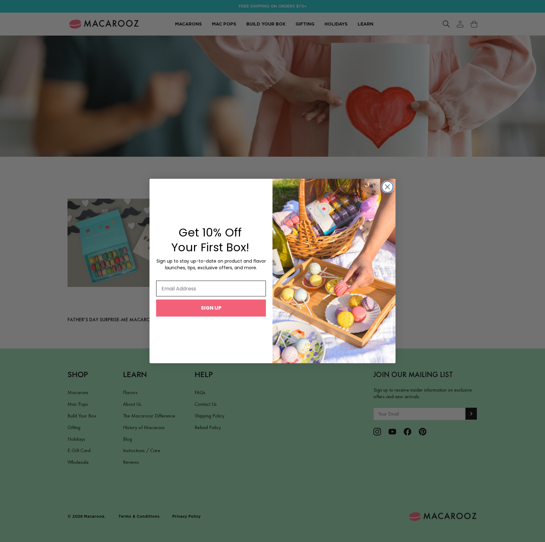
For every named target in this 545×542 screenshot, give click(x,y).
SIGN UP (211, 308)
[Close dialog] (387, 186)
